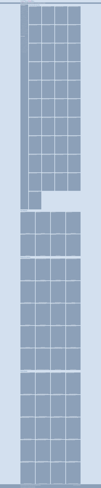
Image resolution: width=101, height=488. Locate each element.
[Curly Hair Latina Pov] (43, 313)
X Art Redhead (23, 26)
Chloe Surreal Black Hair (25, 24)
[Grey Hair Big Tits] (43, 269)
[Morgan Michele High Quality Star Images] (43, 382)
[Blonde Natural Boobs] (58, 358)
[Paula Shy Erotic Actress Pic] (27, 472)
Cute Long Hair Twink (23, 28)
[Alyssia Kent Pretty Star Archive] (27, 382)
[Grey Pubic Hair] (58, 313)
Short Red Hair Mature (24, 22)
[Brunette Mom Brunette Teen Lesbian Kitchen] (43, 358)
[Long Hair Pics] (73, 244)
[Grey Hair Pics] (58, 222)
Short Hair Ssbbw (23, 27)
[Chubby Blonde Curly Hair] (58, 336)
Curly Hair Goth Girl (25, 26)
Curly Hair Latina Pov (24, 20)
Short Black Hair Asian (22, 20)
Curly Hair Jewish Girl (23, 24)
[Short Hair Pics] (43, 222)
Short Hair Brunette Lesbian (23, 18)
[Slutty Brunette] (43, 336)
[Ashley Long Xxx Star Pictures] (73, 382)
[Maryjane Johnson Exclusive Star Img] (43, 450)
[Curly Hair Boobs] (73, 313)
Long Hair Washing (26, 15)
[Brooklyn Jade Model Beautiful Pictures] (27, 450)
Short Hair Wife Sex (26, 18)
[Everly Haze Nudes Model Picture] (58, 472)
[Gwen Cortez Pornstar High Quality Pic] (43, 427)
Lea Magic (23, 51)
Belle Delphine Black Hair (23, 25)
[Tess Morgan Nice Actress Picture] (73, 450)
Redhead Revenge (27, 20)
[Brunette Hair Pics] (43, 244)
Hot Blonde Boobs (25, 17)
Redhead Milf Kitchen (22, 21)
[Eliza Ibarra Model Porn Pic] (58, 427)
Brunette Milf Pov (26, 23)
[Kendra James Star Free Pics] (43, 405)
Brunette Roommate (26, 25)
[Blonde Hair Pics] (58, 244)
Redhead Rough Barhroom (24, 21)
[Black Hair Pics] (27, 244)
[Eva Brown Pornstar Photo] (58, 450)
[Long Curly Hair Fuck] (27, 269)
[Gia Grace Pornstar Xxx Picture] (43, 472)
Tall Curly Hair (27, 21)
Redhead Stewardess (22, 17)
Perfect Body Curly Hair (26, 22)
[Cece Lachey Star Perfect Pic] (73, 405)
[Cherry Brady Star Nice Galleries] (58, 405)
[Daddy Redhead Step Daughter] (43, 291)
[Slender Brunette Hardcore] (27, 358)
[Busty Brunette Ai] (27, 313)
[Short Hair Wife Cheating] (27, 291)
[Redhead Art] (73, 291)
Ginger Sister (27, 17)
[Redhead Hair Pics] (73, 222)
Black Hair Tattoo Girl (22, 13)
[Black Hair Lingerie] (73, 336)
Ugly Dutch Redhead (23, 23)
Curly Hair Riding (27, 19)
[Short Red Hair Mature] (58, 291)
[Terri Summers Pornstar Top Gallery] (73, 427)
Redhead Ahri (22, 22)
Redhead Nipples (24, 16)
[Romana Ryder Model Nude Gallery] (58, 382)
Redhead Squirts (25, 19)
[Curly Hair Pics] (27, 222)
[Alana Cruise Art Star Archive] (27, 427)
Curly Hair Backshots (22, 19)
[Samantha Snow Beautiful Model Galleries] (27, 405)
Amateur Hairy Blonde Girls (23, 15)
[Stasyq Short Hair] (73, 269)
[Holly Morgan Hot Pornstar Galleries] (73, 472)
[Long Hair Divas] (27, 336)
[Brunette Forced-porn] (73, 358)
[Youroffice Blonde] (58, 269)
